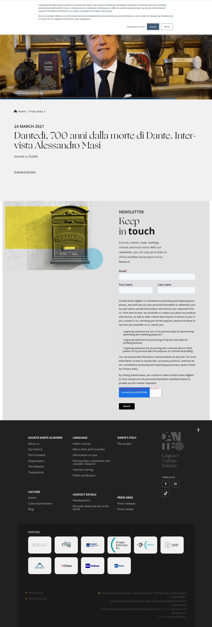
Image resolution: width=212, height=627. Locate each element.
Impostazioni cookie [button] (136, 26)
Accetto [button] (153, 26)
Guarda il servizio (25, 172)
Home (22, 111)
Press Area (36, 111)
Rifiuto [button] (167, 26)
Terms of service (37, 598)
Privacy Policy (35, 592)
